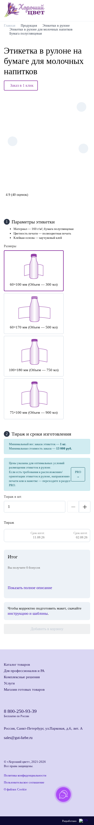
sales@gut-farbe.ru (18, 738)
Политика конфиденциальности (25, 775)
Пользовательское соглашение (24, 782)
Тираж (9, 522)
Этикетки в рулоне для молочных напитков (41, 29)
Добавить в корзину (47, 629)
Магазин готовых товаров (24, 689)
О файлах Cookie (15, 789)
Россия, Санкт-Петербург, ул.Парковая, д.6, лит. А (43, 728)
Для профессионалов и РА (24, 671)
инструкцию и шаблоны (28, 613)
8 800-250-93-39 (20, 711)
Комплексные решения (22, 677)
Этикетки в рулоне (56, 25)
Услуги (9, 683)
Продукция (29, 25)
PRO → (78, 474)
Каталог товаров (17, 664)
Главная (9, 25)
